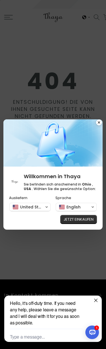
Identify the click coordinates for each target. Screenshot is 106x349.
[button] (30, 207)
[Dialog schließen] (99, 123)
